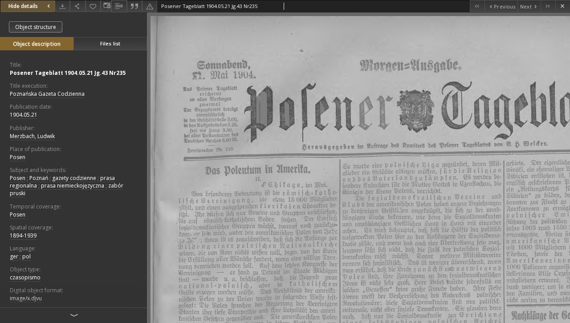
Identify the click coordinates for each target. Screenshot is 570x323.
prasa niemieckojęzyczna (72, 185)
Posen (17, 157)
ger (14, 256)
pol (26, 256)
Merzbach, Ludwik (32, 136)
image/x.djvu (26, 298)
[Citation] (134, 6)
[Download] (62, 6)
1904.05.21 (23, 115)
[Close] (562, 6)
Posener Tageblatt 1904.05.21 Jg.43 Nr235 (68, 73)
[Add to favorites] (93, 6)
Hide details (23, 6)
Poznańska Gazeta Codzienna (47, 94)
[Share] (77, 6)
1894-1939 (23, 235)
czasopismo (25, 277)
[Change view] (106, 6)
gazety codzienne (74, 178)
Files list (110, 43)
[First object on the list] (477, 6)
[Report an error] (149, 6)
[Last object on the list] (548, 6)
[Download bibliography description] (118, 6)
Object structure (35, 27)
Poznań (38, 178)
